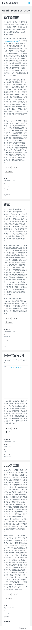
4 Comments (7, 456)
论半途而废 (11, 17)
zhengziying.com (10, 3)
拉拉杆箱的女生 (14, 355)
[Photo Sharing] (16, 382)
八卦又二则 (11, 465)
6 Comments (7, 623)
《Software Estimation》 (12, 41)
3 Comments (7, 196)
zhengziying (7, 185)
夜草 (7, 204)
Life (5, 191)
